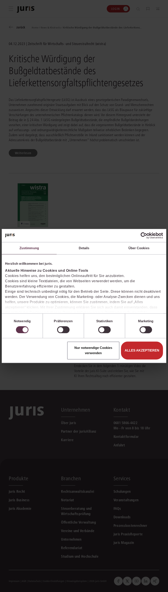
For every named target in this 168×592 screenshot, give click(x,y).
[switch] (63, 329)
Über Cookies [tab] (138, 248)
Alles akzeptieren (142, 350)
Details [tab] (84, 248)
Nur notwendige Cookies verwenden (93, 350)
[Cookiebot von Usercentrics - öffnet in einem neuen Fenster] (144, 235)
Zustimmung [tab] (29, 248)
